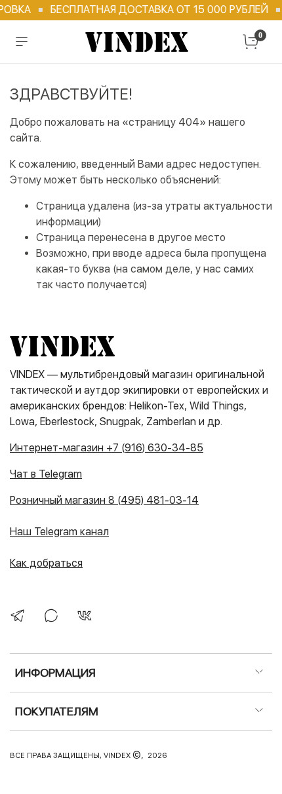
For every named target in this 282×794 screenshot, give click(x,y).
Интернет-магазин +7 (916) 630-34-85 (106, 448)
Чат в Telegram (46, 474)
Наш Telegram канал (59, 531)
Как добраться (46, 563)
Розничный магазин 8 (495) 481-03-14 (104, 500)
